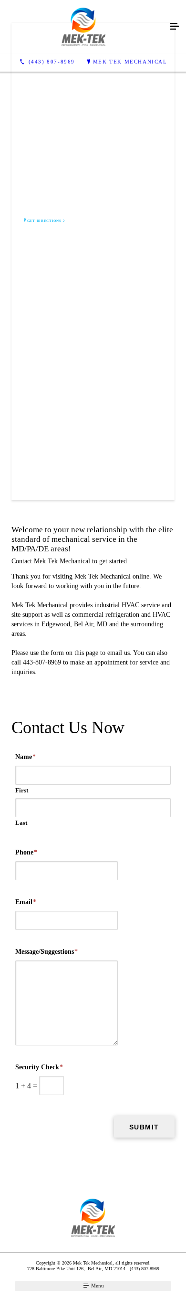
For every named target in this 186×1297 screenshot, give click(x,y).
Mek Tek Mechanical (130, 61)
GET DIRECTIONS (44, 221)
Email (25, 902)
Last (21, 822)
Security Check (39, 1067)
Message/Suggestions (46, 951)
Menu (97, 1285)
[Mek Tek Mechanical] (83, 27)
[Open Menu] (174, 26)
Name (25, 756)
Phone (26, 852)
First (21, 790)
